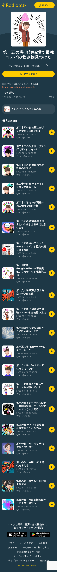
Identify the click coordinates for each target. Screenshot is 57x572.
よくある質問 (26, 543)
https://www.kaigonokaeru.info (18, 87)
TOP (12, 543)
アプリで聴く (31, 74)
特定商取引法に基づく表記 (36, 547)
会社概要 (43, 543)
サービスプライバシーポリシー (28, 556)
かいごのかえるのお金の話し (24, 65)
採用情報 (12, 547)
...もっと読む (8, 92)
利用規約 (44, 560)
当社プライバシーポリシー (21, 560)
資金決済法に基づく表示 (28, 551)
